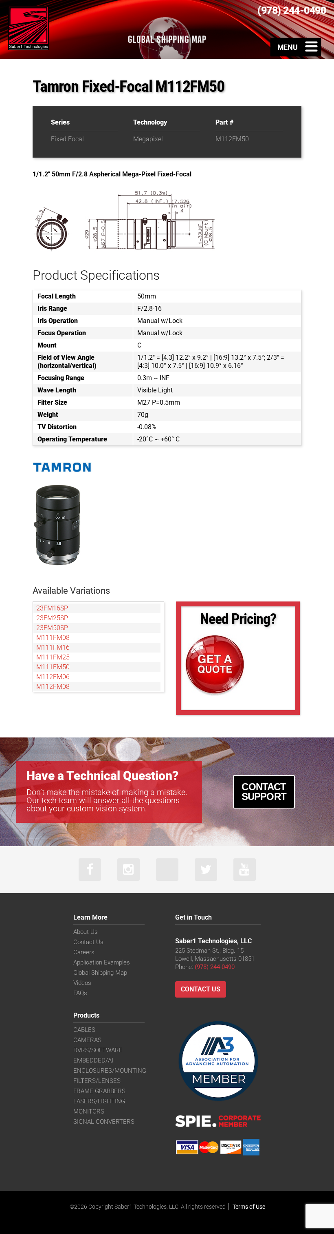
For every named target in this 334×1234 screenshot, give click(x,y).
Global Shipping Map (100, 972)
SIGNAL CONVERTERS (103, 1121)
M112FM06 (53, 677)
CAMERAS (87, 1040)
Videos (82, 983)
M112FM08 (53, 687)
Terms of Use (249, 1206)
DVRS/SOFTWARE (98, 1050)
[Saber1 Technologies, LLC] (28, 27)
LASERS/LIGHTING (99, 1101)
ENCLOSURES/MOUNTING (109, 1070)
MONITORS (88, 1111)
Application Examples (101, 962)
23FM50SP (52, 628)
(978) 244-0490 (215, 967)
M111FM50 (53, 667)
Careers (83, 952)
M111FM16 (53, 647)
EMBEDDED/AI (93, 1060)
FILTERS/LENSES (97, 1081)
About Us (85, 932)
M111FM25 (53, 657)
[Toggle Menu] (295, 47)
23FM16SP (52, 608)
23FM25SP (52, 618)
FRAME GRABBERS (99, 1091)
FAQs (80, 993)
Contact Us (88, 942)
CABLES (84, 1030)
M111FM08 (53, 638)
